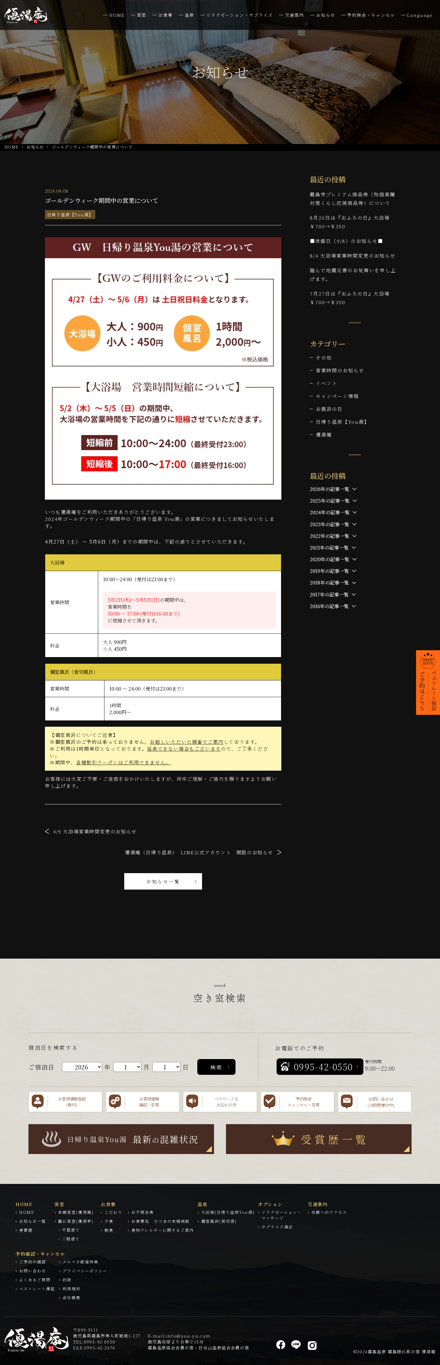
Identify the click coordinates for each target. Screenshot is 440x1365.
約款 (67, 1280)
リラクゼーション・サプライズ (239, 15)
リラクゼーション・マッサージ (282, 1215)
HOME (117, 15)
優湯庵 (324, 434)
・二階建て (68, 1239)
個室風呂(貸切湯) (219, 1221)
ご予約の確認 (32, 1262)
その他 (324, 357)
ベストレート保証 (37, 1288)
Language (420, 15)
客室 (141, 15)
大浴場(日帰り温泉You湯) (228, 1212)
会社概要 (72, 1297)
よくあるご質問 (35, 1280)
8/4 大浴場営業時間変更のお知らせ (353, 255)
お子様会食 (142, 1212)
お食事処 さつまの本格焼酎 (160, 1221)
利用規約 (72, 1288)
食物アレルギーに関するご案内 (162, 1230)
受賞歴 (26, 1230)
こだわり (113, 1212)
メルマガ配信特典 (80, 1262)
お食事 (165, 15)
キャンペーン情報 (337, 396)
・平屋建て (68, 1230)
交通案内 (294, 15)
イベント (326, 383)
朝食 (108, 1230)
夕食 (108, 1221)
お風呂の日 (329, 408)
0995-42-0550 (100, 1342)
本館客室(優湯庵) (76, 1212)
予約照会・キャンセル (371, 15)
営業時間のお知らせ (340, 370)
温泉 (189, 15)
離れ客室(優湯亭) (76, 1221)
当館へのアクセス (329, 1212)
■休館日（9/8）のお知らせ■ (346, 241)
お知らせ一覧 (163, 881)
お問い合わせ (32, 1271)
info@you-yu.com (188, 1336)
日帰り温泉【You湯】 (70, 215)
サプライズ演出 (277, 1227)
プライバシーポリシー (85, 1271)
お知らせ (325, 15)
